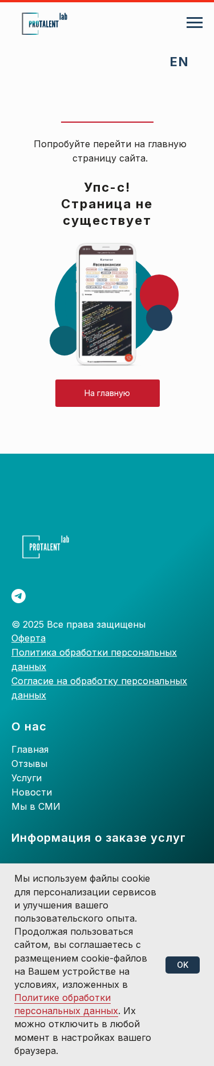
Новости (31, 792)
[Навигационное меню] (195, 23)
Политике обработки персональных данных (66, 1004)
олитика (39, 652)
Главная (30, 749)
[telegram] (18, 596)
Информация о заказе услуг (98, 838)
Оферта (28, 638)
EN (179, 61)
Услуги (26, 778)
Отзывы (29, 763)
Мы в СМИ (35, 806)
